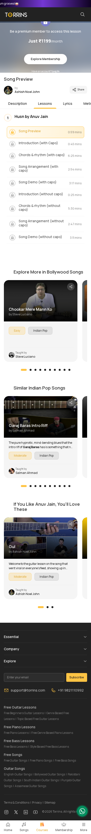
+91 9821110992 (71, 690)
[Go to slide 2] (30, 369)
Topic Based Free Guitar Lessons (38, 719)
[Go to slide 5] (45, 369)
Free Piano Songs (41, 760)
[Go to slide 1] (23, 369)
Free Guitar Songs (15, 760)
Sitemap (49, 802)
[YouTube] (35, 812)
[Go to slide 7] (54, 369)
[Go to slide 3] (35, 369)
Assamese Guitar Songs (30, 786)
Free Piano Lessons (16, 733)
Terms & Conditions (16, 802)
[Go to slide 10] (69, 369)
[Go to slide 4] (40, 369)
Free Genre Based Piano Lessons (52, 733)
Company (11, 649)
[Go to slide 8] (59, 369)
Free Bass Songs (65, 760)
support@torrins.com (28, 690)
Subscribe (76, 677)
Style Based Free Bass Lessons (49, 747)
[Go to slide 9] (64, 369)
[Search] (82, 14)
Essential (11, 636)
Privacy (37, 802)
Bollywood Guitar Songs (49, 774)
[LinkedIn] (25, 812)
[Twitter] (16, 812)
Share (80, 89)
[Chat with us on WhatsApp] (82, 811)
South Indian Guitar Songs (41, 780)
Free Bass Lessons (15, 747)
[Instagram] (6, 812)
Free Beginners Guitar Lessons (24, 713)
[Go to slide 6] (50, 369)
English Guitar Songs (18, 774)
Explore (10, 661)
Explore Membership (45, 59)
